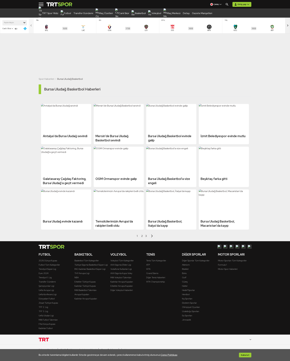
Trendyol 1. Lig (45, 277)
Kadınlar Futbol (46, 328)
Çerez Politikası (169, 354)
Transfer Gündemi (47, 281)
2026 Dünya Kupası (48, 260)
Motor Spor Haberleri (228, 269)
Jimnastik (186, 319)
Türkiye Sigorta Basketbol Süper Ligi (91, 264)
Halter (185, 286)
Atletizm (186, 264)
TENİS (150, 254)
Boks (184, 273)
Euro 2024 (43, 273)
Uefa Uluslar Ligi (46, 315)
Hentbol (186, 294)
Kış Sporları (187, 298)
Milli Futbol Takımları (48, 319)
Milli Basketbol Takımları (85, 290)
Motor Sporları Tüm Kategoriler (232, 260)
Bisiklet (185, 269)
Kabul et (245, 355)
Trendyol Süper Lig (47, 269)
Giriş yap (241, 4)
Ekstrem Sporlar (189, 302)
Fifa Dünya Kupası (47, 324)
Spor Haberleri (46, 79)
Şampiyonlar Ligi (46, 286)
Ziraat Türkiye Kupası (48, 302)
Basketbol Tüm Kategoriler (86, 260)
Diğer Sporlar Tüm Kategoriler (195, 260)
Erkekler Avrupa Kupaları (121, 286)
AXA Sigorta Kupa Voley (121, 273)
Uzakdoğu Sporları (190, 311)
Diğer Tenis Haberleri (155, 277)
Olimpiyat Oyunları (191, 307)
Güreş (185, 281)
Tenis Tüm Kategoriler (156, 260)
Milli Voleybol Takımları (120, 277)
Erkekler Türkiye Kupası (85, 281)
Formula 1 (222, 264)
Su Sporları (187, 315)
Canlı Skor (6, 28)
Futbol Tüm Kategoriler (49, 264)
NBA (76, 277)
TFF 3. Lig (43, 311)
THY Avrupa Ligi (81, 273)
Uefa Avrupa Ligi (46, 290)
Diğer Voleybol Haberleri (121, 290)
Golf (184, 277)
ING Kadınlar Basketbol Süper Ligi (89, 269)
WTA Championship (155, 281)
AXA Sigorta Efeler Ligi (120, 264)
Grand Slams (152, 273)
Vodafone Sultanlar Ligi (121, 269)
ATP (148, 264)
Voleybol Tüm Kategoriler (122, 260)
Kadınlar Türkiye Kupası (85, 286)
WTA (148, 269)
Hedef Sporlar (188, 290)
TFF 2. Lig (43, 307)
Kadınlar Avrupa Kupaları (85, 298)
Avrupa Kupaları (81, 294)
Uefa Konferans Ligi (47, 294)
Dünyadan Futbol (47, 298)
